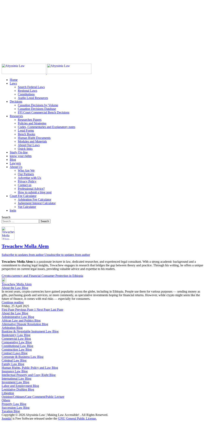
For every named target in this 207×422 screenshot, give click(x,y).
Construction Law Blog (17, 349)
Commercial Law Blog (16, 338)
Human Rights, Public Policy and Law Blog (30, 367)
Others (6, 400)
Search (6, 217)
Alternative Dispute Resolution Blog (25, 324)
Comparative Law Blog (17, 342)
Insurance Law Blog (15, 371)
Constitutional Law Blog (17, 346)
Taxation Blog (11, 411)
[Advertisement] (103, 30)
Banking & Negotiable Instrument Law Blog (30, 331)
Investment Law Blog (15, 382)
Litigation (8, 393)
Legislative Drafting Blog (18, 389)
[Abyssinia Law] (46, 73)
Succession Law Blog (16, 407)
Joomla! (7, 418)
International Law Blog (16, 378)
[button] (13, 83)
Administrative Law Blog (18, 317)
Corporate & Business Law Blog (22, 356)
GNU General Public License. (77, 418)
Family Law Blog (13, 364)
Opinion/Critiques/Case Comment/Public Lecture (33, 396)
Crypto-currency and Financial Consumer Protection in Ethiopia (42, 275)
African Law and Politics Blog (21, 320)
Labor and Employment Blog (20, 386)
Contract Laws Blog (14, 353)
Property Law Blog (14, 404)
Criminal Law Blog (14, 360)
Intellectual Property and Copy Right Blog (29, 375)
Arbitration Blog (12, 327)
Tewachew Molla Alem (25, 246)
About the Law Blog (15, 288)
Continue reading (13, 302)
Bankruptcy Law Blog (16, 335)
